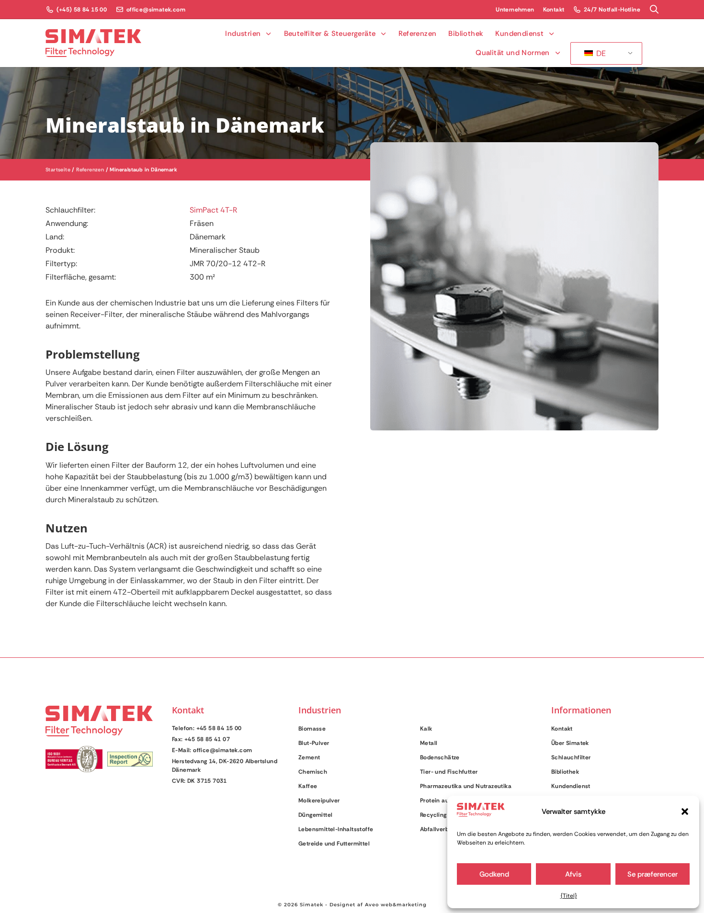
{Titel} (568, 896)
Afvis (573, 874)
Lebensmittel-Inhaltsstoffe (335, 829)
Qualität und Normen (513, 52)
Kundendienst (519, 33)
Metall (428, 743)
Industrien (243, 33)
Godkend (494, 874)
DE (600, 53)
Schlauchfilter (571, 757)
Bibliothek (465, 33)
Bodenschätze (440, 757)
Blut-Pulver (313, 743)
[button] (685, 811)
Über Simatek (570, 743)
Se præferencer (652, 874)
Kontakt (562, 729)
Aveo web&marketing (396, 905)
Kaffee (307, 786)
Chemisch (312, 772)
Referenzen (417, 33)
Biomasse (312, 729)
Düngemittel (315, 815)
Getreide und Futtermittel (334, 843)
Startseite (57, 169)
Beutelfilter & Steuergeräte (330, 33)
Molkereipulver (319, 800)
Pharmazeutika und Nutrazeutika (465, 786)
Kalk (426, 729)
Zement (309, 757)
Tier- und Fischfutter (448, 772)
